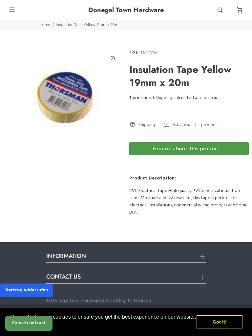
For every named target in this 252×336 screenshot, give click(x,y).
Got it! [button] (220, 322)
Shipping (164, 98)
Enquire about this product (186, 149)
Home (45, 25)
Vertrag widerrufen (26, 290)
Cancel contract (29, 323)
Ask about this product (194, 125)
